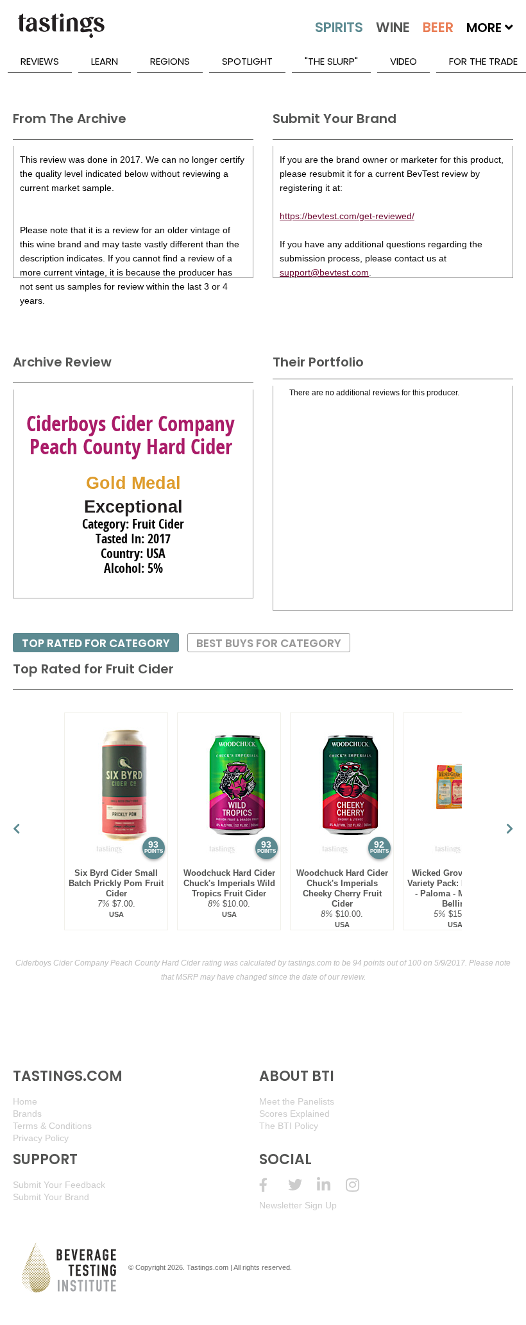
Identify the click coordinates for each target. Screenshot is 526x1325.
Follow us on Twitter (302, 1185)
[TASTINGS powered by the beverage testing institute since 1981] (61, 32)
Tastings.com (207, 1267)
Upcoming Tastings (360, 1185)
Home (25, 1101)
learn (104, 61)
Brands (27, 1113)
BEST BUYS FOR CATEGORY (268, 643)
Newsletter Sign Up (298, 1205)
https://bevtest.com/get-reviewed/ (347, 216)
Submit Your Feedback (59, 1185)
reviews (40, 61)
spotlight (247, 61)
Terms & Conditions (52, 1126)
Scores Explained (294, 1113)
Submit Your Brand (51, 1197)
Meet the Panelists (296, 1101)
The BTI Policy (288, 1126)
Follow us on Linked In (331, 1185)
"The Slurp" (331, 61)
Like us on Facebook (273, 1185)
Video (403, 61)
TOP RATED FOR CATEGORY (96, 643)
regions (170, 61)
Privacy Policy (41, 1138)
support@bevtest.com (324, 272)
